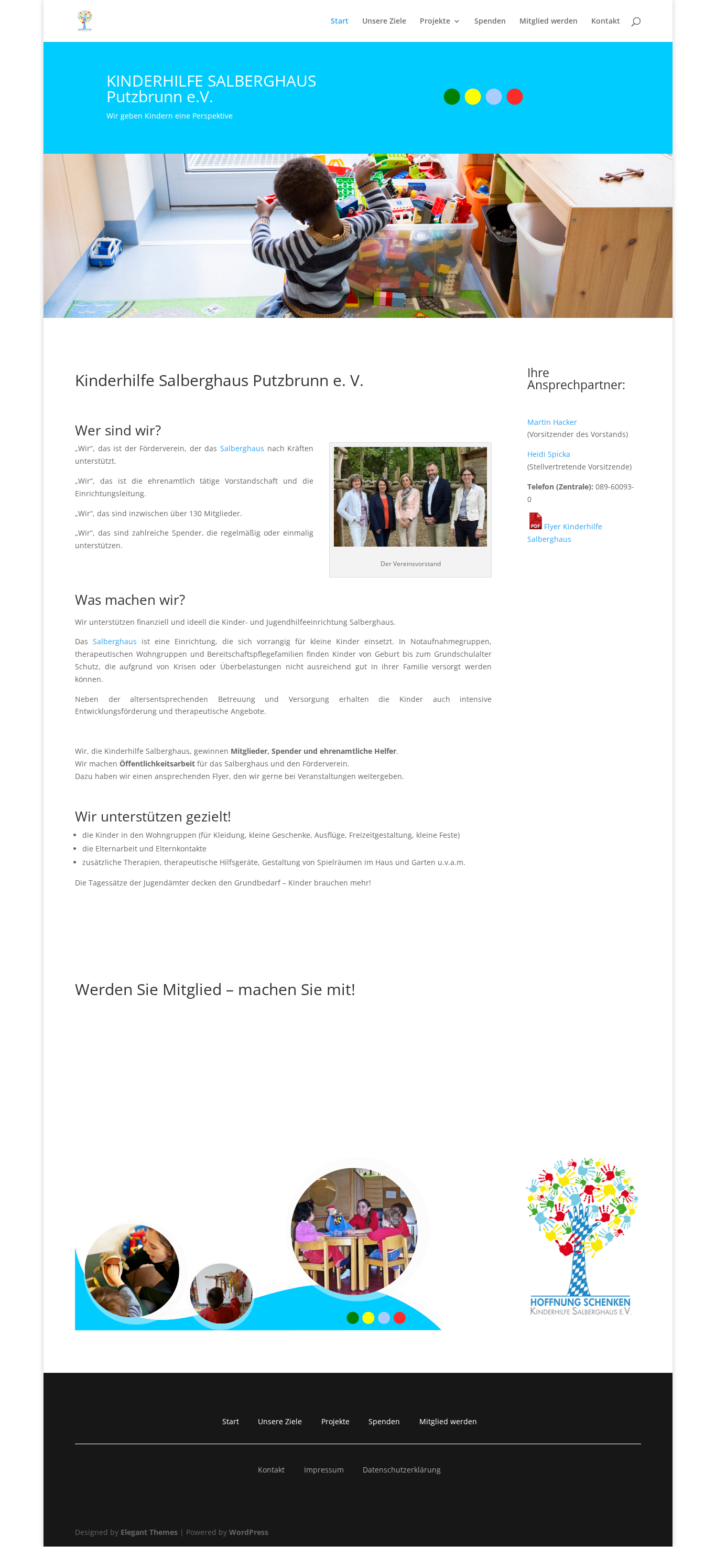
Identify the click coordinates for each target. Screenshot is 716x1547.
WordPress (248, 1532)
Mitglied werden (548, 21)
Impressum (324, 1470)
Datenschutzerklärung (402, 1470)
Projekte (435, 21)
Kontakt (605, 21)
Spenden (490, 21)
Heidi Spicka (548, 454)
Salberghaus (242, 448)
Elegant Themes (149, 1532)
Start (340, 21)
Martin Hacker (552, 422)
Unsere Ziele (384, 21)
